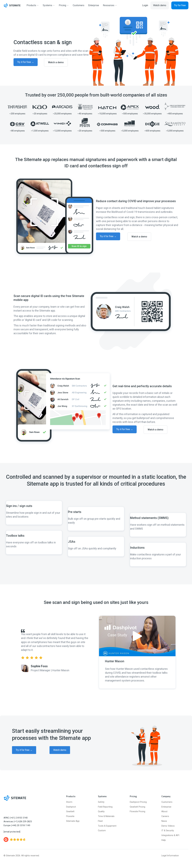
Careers (165, 816)
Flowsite (70, 816)
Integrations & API (170, 835)
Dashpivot (71, 807)
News (164, 821)
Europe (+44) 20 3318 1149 (17, 825)
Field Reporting (105, 807)
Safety (101, 802)
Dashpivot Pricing (138, 802)
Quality (101, 811)
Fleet (100, 821)
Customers (166, 802)
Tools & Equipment (107, 826)
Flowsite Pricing (137, 811)
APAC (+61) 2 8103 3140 (16, 818)
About (164, 811)
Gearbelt (70, 811)
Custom (102, 830)
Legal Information (170, 855)
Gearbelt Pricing (137, 807)
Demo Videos (168, 826)
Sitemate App (73, 821)
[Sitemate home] (15, 798)
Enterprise (166, 807)
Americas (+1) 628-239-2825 (18, 821)
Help (163, 840)
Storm (69, 802)
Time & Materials (106, 816)
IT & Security (167, 830)
